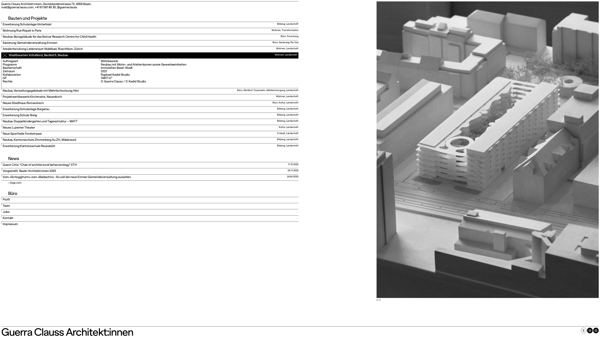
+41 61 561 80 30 (45, 7)
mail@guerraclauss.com (17, 7)
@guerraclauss (67, 7)
